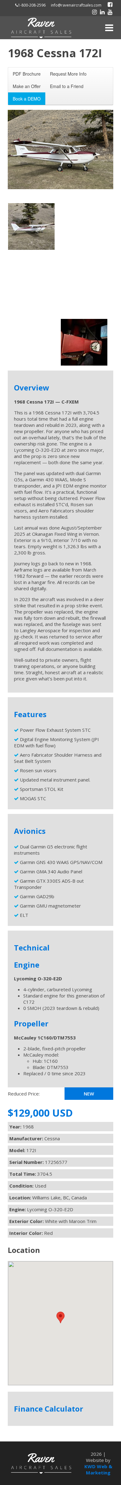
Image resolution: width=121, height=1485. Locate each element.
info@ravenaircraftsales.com (76, 5)
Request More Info (68, 74)
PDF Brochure (27, 74)
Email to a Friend (66, 86)
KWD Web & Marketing (98, 1469)
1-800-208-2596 (32, 5)
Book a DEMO (27, 99)
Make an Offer (27, 86)
